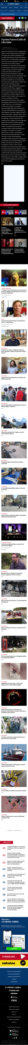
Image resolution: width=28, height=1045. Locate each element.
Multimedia (7, 18)
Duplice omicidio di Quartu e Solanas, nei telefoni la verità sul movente (15, 869)
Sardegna (16, 7)
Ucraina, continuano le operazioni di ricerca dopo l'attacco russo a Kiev (13, 737)
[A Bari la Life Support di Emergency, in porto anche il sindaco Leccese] (14, 752)
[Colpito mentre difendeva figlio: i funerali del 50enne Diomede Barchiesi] (14, 503)
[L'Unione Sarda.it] (14, 4)
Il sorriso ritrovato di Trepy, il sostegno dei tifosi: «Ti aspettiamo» (13, 321)
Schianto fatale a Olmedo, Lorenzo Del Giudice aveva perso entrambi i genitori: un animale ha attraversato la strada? (16, 855)
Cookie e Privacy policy (14, 1006)
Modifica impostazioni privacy (14, 1017)
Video (10, 7)
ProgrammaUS (4, 7)
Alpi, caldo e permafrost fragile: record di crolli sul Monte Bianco (12, 432)
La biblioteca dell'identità (14, 976)
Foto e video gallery (10, 205)
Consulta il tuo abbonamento (14, 971)
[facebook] (4, 1)
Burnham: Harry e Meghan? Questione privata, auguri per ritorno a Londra (11, 574)
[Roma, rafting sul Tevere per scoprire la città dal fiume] (14, 615)
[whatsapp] (6, 1)
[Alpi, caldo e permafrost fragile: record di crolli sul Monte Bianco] (14, 420)
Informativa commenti (14, 1019)
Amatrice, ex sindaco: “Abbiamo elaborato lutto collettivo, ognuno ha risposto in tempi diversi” (13, 351)
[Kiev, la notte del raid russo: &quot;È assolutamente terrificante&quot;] (14, 588)
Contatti (14, 1014)
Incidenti (19, 10)
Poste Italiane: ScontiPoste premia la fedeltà (13, 790)
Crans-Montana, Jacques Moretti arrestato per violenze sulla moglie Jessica (16, 875)
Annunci (14, 979)
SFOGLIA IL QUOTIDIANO (7, 14)
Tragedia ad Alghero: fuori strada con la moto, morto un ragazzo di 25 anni (16, 848)
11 (12, 830)
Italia (21, 7)
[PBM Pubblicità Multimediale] (14, 1000)
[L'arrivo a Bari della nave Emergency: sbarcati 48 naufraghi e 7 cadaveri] (14, 393)
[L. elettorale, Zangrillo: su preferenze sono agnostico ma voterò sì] (20, 221)
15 (17, 830)
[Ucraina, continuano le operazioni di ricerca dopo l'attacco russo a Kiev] (14, 725)
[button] (17, 18)
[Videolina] (14, 957)
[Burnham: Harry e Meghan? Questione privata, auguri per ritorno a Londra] (14, 561)
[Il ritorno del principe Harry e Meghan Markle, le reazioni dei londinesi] (14, 644)
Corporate (14, 1022)
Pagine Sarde (14, 981)
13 (14, 830)
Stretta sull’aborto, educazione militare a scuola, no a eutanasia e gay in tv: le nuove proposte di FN (16, 900)
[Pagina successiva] (6, 830)
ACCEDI (25, 1)
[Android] (14, 1034)
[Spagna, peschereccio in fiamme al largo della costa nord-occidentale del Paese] (7, 243)
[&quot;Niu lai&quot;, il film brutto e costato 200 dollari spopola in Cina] (14, 804)
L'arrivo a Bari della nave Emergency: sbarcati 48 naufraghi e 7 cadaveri (13, 405)
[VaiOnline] (14, 997)
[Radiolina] (14, 963)
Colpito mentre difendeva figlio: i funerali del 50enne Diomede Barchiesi (13, 516)
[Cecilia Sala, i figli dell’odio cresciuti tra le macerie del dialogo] (14, 532)
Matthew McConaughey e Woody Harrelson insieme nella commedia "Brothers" (7, 230)
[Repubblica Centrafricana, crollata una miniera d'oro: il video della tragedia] (14, 671)
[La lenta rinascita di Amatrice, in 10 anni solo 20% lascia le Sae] (14, 365)
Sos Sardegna (12, 10)
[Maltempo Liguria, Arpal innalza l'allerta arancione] (14, 450)
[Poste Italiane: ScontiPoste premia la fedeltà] (14, 778)
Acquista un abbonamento (14, 974)
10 (10, 830)
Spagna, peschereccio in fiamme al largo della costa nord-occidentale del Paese (7, 251)
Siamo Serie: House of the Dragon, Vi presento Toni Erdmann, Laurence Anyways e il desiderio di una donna (13, 711)
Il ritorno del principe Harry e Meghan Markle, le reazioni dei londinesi (13, 656)
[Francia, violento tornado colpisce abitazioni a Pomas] (20, 243)
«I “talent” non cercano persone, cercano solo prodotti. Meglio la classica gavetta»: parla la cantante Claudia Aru (13, 291)
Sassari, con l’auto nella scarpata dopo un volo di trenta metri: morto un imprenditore (15, 862)
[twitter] (2, 1)
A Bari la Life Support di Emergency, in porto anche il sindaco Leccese (13, 765)
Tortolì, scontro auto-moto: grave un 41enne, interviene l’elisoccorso (14, 889)
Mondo (25, 7)
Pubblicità (14, 1011)
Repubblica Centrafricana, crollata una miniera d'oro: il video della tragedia (12, 684)
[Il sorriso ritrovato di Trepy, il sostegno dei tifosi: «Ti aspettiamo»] (14, 308)
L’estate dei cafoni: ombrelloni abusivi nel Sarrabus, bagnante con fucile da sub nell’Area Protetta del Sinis (15, 908)
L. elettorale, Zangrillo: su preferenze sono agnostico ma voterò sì (20, 230)
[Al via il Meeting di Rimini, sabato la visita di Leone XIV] (14, 476)
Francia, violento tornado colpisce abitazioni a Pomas (19, 250)
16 (19, 830)
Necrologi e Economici (14, 1009)
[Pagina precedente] (22, 830)
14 (16, 830)
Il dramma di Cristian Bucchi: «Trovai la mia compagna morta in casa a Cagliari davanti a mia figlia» (16, 882)
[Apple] (14, 1030)
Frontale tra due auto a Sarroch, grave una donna (15, 894)
